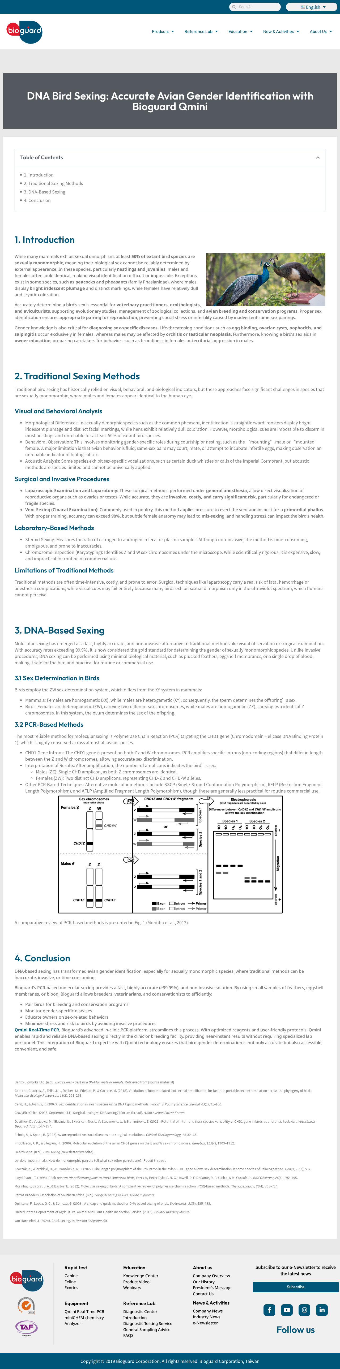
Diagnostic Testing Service (147, 1323)
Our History (204, 1281)
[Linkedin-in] (322, 1310)
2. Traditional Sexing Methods (53, 183)
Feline (70, 1281)
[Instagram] (304, 1310)
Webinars (132, 1287)
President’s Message (212, 1287)
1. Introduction (39, 174)
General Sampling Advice (147, 1329)
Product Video (136, 1281)
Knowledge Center (140, 1275)
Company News (208, 1311)
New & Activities (278, 31)
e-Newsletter (205, 1322)
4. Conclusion (37, 200)
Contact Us (203, 1293)
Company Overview (211, 1275)
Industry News (206, 1316)
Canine (71, 1275)
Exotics (71, 1287)
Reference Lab (198, 31)
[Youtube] (287, 1310)
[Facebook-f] (269, 1310)
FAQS (128, 1335)
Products (160, 31)
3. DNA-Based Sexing (44, 191)
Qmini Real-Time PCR (84, 1311)
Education (237, 31)
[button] (318, 157)
